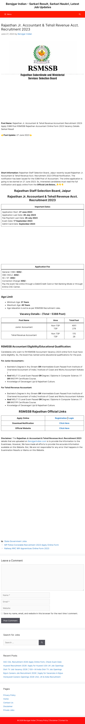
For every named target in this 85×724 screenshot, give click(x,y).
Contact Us (8, 703)
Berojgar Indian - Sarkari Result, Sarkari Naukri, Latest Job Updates (42, 5)
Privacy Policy (9, 695)
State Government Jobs (15, 541)
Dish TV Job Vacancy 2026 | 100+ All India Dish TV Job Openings (32, 669)
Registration (61, 418)
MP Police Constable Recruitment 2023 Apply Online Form (31, 545)
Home (6, 699)
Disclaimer (8, 706)
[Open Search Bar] (80, 14)
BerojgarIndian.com (37, 441)
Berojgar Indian (30, 720)
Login (71, 418)
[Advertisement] (42, 105)
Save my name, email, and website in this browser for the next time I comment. (41, 613)
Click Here (64, 423)
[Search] (42, 642)
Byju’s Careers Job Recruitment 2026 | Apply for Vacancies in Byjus (33, 673)
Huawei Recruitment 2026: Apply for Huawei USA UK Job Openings (33, 666)
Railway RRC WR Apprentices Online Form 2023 (26, 548)
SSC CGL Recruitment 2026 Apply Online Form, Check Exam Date (32, 662)
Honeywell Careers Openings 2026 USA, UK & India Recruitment (32, 677)
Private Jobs (8, 710)
